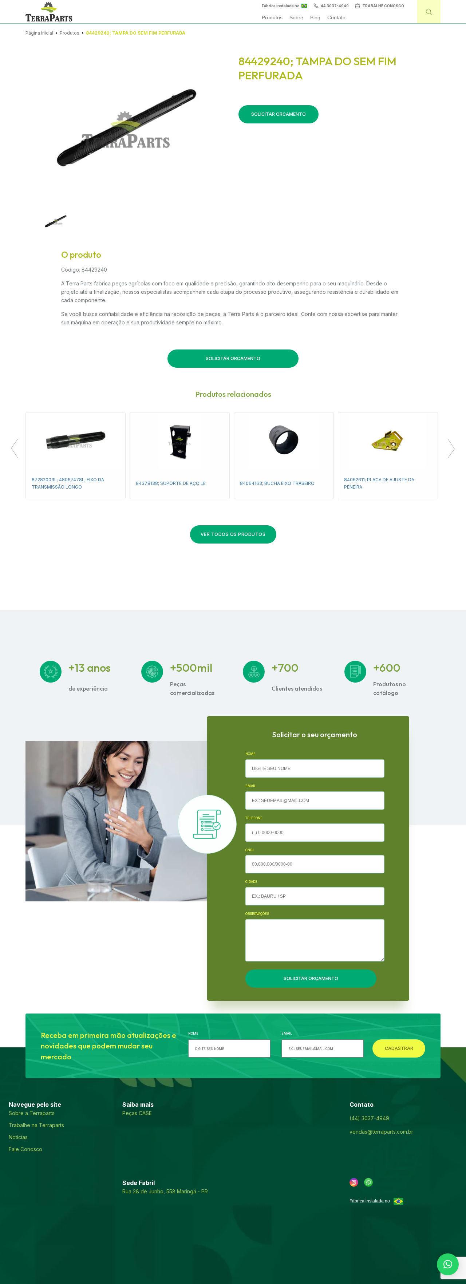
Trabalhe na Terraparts (36, 1125)
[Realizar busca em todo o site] (429, 11)
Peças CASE (137, 1113)
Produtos (69, 33)
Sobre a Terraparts (32, 1113)
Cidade (251, 882)
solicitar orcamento (278, 114)
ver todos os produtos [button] (233, 534)
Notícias (18, 1137)
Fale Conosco (25, 1149)
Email (250, 786)
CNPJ (249, 850)
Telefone (253, 818)
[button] (14, 450)
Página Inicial (39, 33)
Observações (257, 914)
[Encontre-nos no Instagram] (354, 1182)
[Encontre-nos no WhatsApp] (368, 1182)
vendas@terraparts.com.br (381, 1132)
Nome (250, 754)
